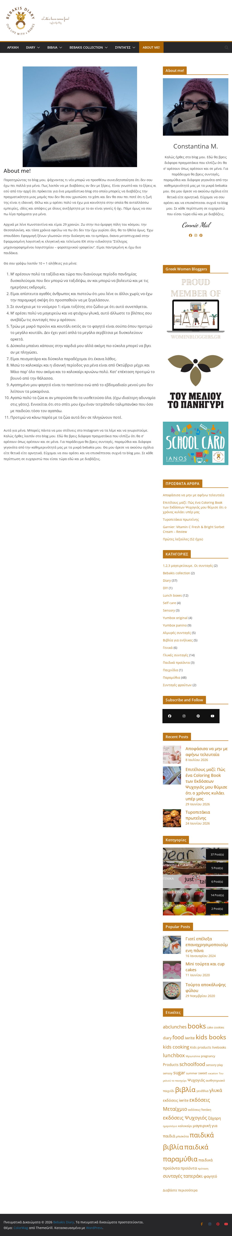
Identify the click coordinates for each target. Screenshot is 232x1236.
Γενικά (168, 647)
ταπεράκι (193, 1176)
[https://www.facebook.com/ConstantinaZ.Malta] (169, 716)
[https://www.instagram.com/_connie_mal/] (184, 716)
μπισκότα (182, 1136)
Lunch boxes (172, 595)
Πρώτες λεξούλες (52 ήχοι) (183, 539)
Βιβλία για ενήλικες (178, 640)
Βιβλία (52, 47)
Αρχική (13, 47)
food (178, 1037)
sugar (179, 1073)
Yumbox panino (175, 625)
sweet (202, 1073)
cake (210, 1027)
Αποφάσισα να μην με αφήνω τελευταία (193, 495)
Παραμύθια (171, 677)
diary (167, 1037)
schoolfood (192, 1064)
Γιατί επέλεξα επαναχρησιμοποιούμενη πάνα (207, 944)
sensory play (214, 1065)
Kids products (200, 1047)
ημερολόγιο (170, 1126)
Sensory (169, 610)
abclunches (175, 1026)
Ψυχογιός (196, 1080)
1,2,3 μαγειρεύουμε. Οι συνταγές (188, 565)
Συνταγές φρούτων (177, 685)
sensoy (167, 1073)
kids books (211, 1037)
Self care (169, 603)
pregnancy (208, 1056)
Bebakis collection (86, 47)
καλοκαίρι (185, 1126)
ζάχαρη (214, 1118)
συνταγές (172, 1176)
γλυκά (215, 1090)
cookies (219, 1027)
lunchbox (174, 1055)
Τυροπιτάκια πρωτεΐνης (181, 519)
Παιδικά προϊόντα (176, 662)
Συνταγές (122, 47)
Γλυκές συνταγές (175, 655)
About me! (151, 47)
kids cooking (176, 1047)
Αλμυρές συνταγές (177, 633)
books (197, 1025)
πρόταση (203, 1168)
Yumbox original (175, 618)
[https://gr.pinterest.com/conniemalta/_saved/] (198, 716)
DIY (165, 588)
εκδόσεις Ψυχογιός (185, 1117)
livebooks (219, 1047)
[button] (37, 47)
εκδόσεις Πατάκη (199, 1110)
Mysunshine (193, 1056)
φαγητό (210, 1176)
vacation (213, 1073)
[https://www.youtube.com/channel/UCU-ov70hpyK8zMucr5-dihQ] (212, 716)
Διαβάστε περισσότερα (180, 1190)
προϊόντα (189, 1168)
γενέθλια (202, 1091)
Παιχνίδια (170, 670)
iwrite (190, 1037)
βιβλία (185, 1089)
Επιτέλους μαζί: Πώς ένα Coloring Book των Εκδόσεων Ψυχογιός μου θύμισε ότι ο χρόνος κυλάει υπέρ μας (194, 507)
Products (171, 1064)
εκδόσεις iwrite (175, 1100)
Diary (30, 47)
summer (191, 1073)
